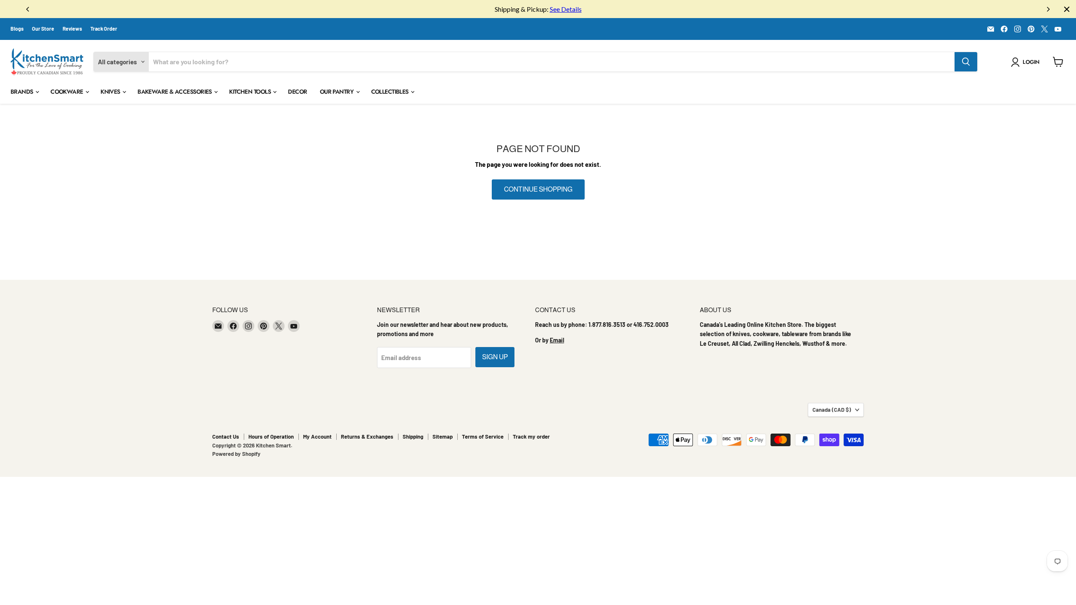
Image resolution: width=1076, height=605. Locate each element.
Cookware (67, 91)
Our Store (43, 29)
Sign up (495, 356)
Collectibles (390, 91)
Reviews (72, 29)
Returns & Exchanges (367, 436)
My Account (317, 436)
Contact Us (225, 436)
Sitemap (443, 436)
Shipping (413, 436)
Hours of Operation (271, 436)
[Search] (966, 61)
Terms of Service (483, 436)
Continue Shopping (538, 189)
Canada (831, 409)
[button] (1026, 62)
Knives (110, 91)
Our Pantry (337, 91)
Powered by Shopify (236, 453)
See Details (566, 9)
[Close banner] (1067, 9)
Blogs (17, 29)
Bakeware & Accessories (175, 91)
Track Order (103, 29)
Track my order (531, 436)
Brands (22, 91)
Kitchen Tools (250, 91)
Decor (297, 91)
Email (557, 340)
